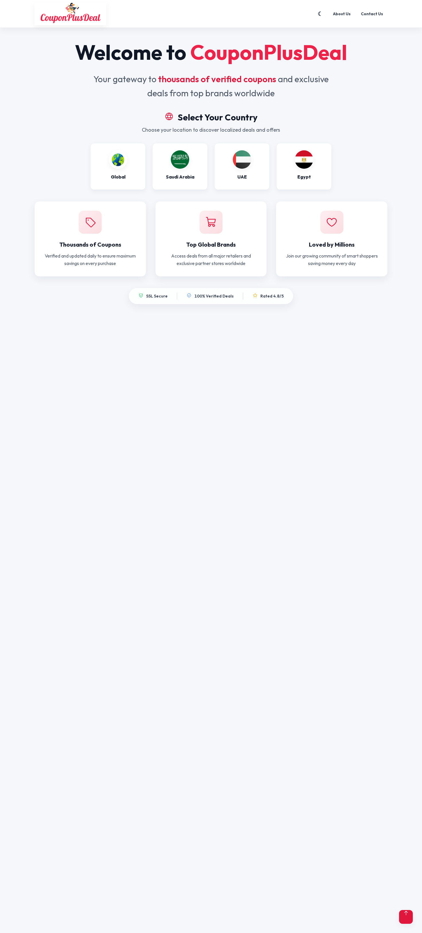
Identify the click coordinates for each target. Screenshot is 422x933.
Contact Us (372, 13)
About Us (342, 13)
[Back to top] (406, 917)
